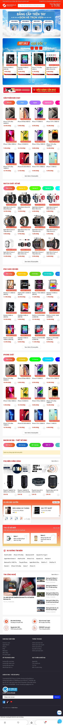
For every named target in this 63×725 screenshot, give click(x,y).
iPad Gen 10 (53, 562)
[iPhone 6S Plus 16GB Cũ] (21, 518)
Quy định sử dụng (36, 648)
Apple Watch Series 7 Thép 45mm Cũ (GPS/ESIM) (37, 230)
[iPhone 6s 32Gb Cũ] (16, 518)
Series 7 (25, 566)
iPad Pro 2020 (7, 555)
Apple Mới (34, 661)
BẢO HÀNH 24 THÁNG (21, 508)
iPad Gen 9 (48, 558)
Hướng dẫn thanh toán (8, 663)
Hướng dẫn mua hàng (8, 661)
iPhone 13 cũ (30, 558)
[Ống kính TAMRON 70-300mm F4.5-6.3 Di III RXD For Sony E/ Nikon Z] (24, 482)
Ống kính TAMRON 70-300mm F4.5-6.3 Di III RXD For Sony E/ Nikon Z (24, 491)
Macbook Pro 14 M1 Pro (10, 562)
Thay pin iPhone (23, 562)
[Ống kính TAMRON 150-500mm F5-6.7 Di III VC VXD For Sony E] (10, 482)
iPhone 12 (32, 566)
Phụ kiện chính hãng (12, 461)
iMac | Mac (5, 652)
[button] (4, 22)
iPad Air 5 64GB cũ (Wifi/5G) (8, 316)
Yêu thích (18, 722)
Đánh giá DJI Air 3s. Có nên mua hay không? (52, 608)
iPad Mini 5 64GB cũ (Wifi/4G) (23, 316)
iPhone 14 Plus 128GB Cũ (38, 144)
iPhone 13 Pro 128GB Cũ (38, 166)
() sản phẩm (57, 6)
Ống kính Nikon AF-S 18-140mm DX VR (52, 491)
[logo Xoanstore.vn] (9, 5)
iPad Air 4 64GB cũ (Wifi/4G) (8, 68)
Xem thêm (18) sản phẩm (31, 261)
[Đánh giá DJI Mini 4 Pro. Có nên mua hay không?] (41, 602)
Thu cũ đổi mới (36, 663)
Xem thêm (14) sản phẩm (31, 176)
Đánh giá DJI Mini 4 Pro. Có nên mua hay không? (52, 601)
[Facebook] (4, 702)
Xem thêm (56, 502)
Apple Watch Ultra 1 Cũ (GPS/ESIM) (24, 230)
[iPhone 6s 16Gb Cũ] (6, 518)
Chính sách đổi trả (37, 646)
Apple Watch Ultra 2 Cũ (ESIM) (24, 208)
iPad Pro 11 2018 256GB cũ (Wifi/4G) (38, 316)
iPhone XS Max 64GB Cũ (24, 121)
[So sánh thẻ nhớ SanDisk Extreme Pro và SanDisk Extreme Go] (19, 586)
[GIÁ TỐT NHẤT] (36, 510)
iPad (4, 648)
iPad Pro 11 (44, 562)
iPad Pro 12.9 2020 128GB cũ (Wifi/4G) (8, 338)
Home (31, 722)
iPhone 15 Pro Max (18, 555)
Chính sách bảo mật (37, 642)
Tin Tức (34, 665)
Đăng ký (57, 697)
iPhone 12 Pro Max (16, 566)
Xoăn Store (14, 707)
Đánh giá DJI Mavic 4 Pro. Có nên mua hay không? (51, 586)
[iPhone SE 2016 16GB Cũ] (11, 518)
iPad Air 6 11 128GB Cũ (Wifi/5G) (9, 293)
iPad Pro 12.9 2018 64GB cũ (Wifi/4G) (38, 338)
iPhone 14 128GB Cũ (37, 121)
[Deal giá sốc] (31, 43)
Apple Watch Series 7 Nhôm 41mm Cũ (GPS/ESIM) (52, 68)
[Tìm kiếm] (19, 5)
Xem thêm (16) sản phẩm (31, 347)
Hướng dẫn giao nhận (8, 665)
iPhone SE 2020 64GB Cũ (24, 166)
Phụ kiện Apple (6, 654)
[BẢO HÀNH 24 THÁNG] (8, 510)
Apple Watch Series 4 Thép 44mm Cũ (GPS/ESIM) (37, 253)
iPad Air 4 (6, 566)
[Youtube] (11, 702)
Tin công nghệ (9, 575)
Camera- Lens (6, 642)
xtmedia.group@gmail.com (53, 1)
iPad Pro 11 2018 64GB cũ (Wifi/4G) (52, 338)
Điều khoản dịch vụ (7, 667)
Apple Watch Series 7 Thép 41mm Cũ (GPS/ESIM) (52, 230)
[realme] (46, 469)
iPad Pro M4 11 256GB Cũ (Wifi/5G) (24, 293)
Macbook (5, 650)
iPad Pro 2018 (21, 558)
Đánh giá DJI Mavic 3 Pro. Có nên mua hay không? (51, 579)
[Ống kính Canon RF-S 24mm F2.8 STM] (38, 482)
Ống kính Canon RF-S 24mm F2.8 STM (37, 491)
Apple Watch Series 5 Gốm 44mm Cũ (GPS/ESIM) (9, 253)
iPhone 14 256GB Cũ (23, 144)
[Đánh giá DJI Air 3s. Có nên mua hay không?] (41, 609)
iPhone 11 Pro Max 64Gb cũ (37, 68)
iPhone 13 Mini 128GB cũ (9, 144)
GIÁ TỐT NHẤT (46, 508)
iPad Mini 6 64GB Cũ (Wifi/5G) (23, 68)
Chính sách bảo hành (37, 650)
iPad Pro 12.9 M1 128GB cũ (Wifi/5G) (53, 316)
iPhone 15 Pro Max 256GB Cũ (8, 122)
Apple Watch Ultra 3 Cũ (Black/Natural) (9, 208)
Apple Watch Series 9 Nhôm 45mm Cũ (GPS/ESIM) (37, 208)
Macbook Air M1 (30, 555)
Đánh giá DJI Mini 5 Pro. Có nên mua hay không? (52, 593)
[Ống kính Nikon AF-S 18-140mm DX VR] (52, 482)
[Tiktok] (7, 702)
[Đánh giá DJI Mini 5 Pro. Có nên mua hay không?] (41, 594)
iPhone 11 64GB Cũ (51, 166)
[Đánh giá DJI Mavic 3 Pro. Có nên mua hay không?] (41, 579)
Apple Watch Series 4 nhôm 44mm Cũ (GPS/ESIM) (52, 253)
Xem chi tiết (56, 528)
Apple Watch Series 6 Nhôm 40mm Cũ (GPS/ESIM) (23, 253)
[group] (31, 23)
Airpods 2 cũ (39, 558)
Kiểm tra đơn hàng (37, 667)
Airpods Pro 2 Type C (41, 555)
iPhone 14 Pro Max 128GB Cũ (51, 144)
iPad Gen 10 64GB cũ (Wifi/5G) (52, 293)
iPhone (4, 646)
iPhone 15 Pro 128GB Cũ (53, 121)
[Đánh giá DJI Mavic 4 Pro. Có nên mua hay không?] (41, 587)
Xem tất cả (55, 461)
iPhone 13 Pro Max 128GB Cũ (8, 167)
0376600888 (12, 684)
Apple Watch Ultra (34, 562)
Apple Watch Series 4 (9, 558)
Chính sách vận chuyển (38, 644)
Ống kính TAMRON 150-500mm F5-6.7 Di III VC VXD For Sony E (9, 491)
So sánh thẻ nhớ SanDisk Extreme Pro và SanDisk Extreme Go (18, 598)
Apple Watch (6, 644)
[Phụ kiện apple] (17, 469)
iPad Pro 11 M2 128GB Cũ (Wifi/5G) (38, 293)
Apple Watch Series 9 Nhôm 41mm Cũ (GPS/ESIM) (52, 208)
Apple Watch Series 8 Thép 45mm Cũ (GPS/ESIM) (9, 230)
